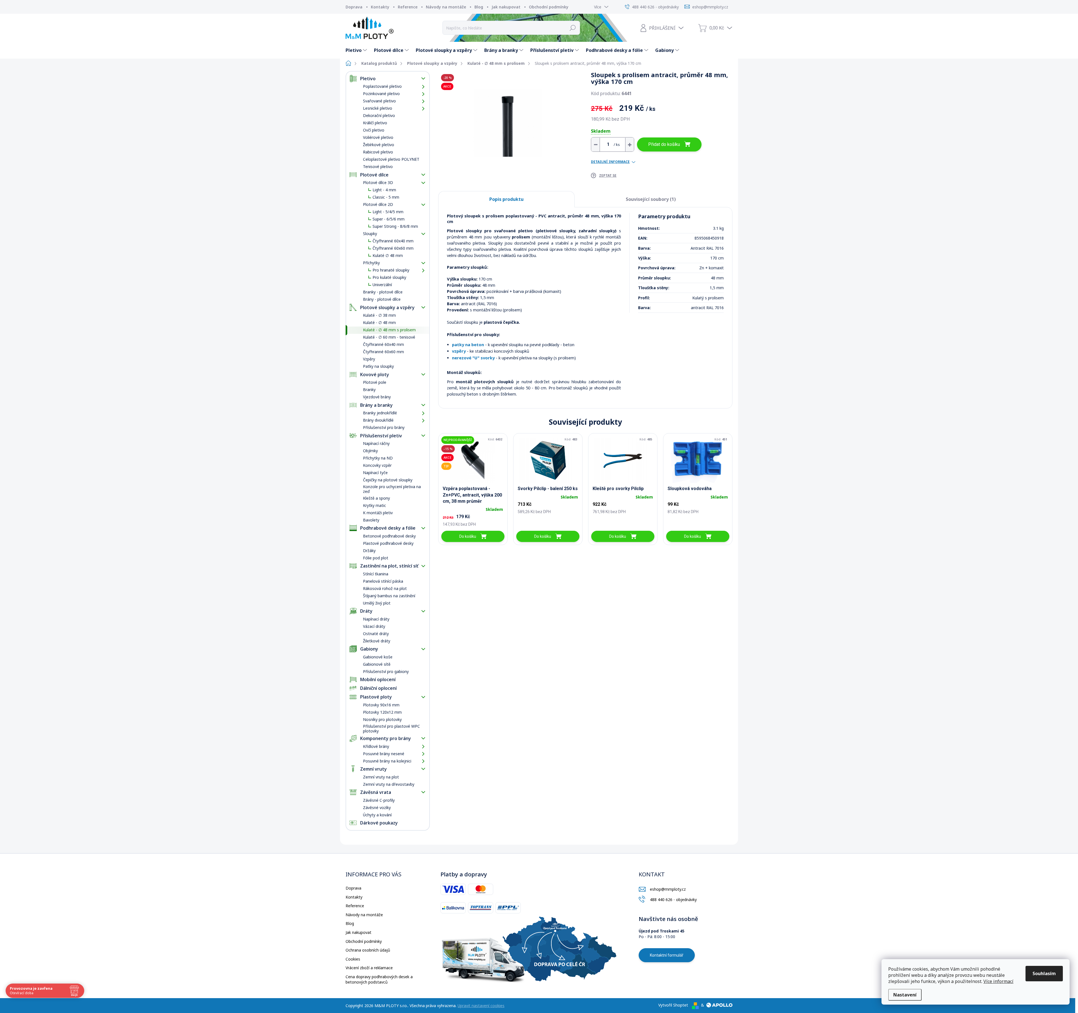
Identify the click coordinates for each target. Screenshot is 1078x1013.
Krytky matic (374, 505)
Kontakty (380, 7)
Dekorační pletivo (379, 115)
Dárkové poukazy (379, 823)
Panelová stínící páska (383, 581)
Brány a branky (376, 405)
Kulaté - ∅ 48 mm (379, 322)
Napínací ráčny (376, 443)
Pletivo (368, 78)
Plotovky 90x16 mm (381, 705)
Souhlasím (1044, 973)
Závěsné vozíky (377, 807)
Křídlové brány (376, 746)
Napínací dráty (376, 619)
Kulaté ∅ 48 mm (388, 255)
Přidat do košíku (664, 144)
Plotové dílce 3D (378, 182)
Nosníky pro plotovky (382, 719)
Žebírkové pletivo (378, 144)
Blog (478, 7)
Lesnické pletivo (377, 108)
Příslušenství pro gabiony (386, 671)
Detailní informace (610, 162)
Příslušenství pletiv (381, 436)
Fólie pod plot (375, 558)
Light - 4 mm (384, 189)
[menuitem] (357, 50)
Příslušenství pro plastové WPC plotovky (391, 728)
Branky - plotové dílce (383, 292)
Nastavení (905, 995)
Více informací (998, 981)
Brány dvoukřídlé (378, 420)
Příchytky (371, 262)
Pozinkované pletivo (381, 93)
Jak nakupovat (506, 7)
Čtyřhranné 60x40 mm (393, 241)
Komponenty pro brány (385, 738)
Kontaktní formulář (666, 955)
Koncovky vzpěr (377, 465)
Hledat (573, 28)
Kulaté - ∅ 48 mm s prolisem (389, 329)
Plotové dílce (374, 175)
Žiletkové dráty (376, 641)
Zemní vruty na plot (381, 777)
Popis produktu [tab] (506, 199)
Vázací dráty (374, 626)
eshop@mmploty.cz (668, 889)
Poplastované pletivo (382, 86)
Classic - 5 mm (386, 197)
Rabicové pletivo (378, 152)
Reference (407, 7)
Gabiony (369, 649)
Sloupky (370, 233)
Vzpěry (369, 359)
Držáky (369, 550)
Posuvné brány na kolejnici (387, 761)
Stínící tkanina (375, 573)
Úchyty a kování (377, 814)
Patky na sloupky (378, 366)
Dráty (366, 611)
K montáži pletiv (378, 512)
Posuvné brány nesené (383, 753)
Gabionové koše (377, 657)
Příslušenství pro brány (384, 427)
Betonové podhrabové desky (389, 536)
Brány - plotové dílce (382, 299)
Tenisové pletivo (378, 166)
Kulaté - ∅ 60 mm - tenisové (389, 337)
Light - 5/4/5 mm (388, 211)
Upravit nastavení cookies (481, 1005)
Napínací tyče (375, 472)
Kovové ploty (374, 374)
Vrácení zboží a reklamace (369, 967)
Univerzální (382, 284)
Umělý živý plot (376, 603)
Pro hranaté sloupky (391, 270)
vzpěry (459, 351)
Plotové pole (374, 382)
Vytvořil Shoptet (673, 1005)
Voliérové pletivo (378, 137)
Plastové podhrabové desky (388, 543)
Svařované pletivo (379, 101)
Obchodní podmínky (548, 7)
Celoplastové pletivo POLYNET (391, 159)
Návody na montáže (446, 7)
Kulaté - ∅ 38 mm (379, 315)
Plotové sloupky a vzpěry (387, 307)
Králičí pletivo (375, 122)
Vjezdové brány (377, 396)
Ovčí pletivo (373, 130)
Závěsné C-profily (379, 800)
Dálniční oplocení (378, 688)
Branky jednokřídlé (380, 412)
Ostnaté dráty (376, 633)
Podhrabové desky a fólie (387, 528)
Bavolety (371, 520)
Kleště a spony (376, 498)
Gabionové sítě (376, 664)
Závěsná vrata (375, 792)
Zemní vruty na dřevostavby (388, 784)
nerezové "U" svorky (473, 357)
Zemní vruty (373, 769)
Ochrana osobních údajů (368, 950)
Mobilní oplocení (378, 679)
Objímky (370, 450)
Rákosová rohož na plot (385, 588)
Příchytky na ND (378, 458)
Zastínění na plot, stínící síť (389, 566)
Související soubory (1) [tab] (651, 199)
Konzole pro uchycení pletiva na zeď (392, 489)
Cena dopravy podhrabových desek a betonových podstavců (379, 979)
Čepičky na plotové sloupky (387, 480)
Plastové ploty (376, 697)
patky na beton (468, 344)
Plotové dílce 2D (378, 204)
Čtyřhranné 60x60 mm (393, 248)
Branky (369, 389)
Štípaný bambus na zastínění (389, 595)
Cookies (353, 959)
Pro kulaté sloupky (389, 277)
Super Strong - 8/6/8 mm (395, 226)
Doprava (354, 7)
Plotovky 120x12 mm (382, 712)
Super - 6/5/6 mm (389, 219)
